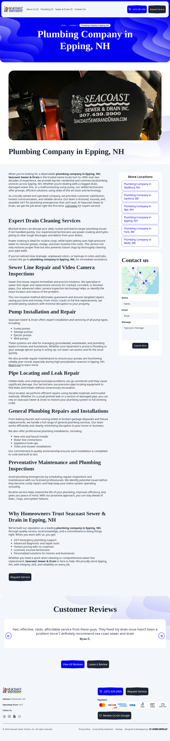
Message (126, 322)
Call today (71, 206)
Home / (64, 25)
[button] (33, 9)
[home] (13, 9)
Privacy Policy (84, 729)
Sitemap (119, 729)
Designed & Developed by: (136, 729)
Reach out (14, 365)
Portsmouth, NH (18, 699)
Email (125, 310)
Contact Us (80, 9)
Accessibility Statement (103, 729)
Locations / (73, 25)
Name (125, 298)
